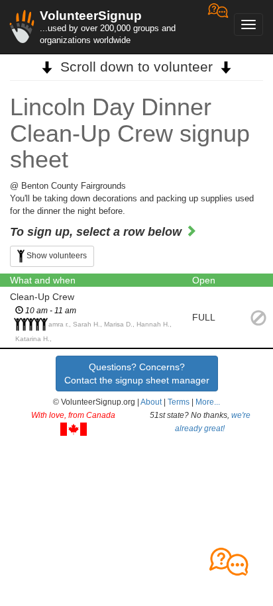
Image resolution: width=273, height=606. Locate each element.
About (151, 402)
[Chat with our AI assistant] (218, 27)
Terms (179, 402)
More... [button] (207, 402)
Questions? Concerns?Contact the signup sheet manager (136, 373)
